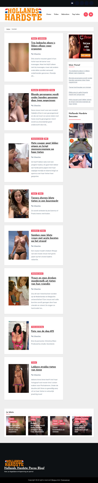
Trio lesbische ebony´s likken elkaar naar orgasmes (43, 46)
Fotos (34, 362)
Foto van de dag (37, 327)
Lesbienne (42, 38)
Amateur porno (37, 139)
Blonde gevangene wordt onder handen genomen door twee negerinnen (45, 97)
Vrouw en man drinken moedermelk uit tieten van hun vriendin (43, 281)
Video (56, 14)
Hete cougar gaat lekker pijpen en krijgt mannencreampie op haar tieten (80, 102)
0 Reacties (37, 54)
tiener (34, 193)
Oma (76, 421)
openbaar (35, 231)
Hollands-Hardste (81, 419)
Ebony (34, 38)
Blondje (34, 90)
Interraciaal (43, 90)
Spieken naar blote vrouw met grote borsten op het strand (44, 238)
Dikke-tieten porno (82, 416)
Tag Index (76, 14)
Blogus (54, 480)
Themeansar (65, 480)
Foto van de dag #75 (42, 331)
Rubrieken (65, 14)
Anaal (55, 421)
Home (48, 14)
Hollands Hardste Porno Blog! (24, 468)
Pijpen (55, 423)
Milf (46, 139)
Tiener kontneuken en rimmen (80, 87)
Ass (61, 421)
